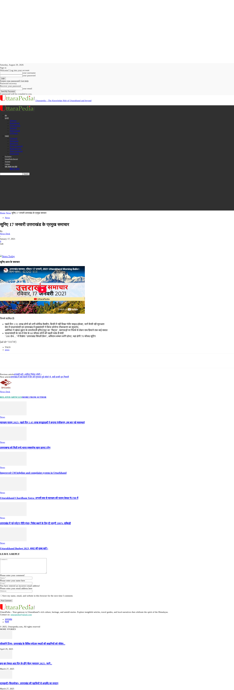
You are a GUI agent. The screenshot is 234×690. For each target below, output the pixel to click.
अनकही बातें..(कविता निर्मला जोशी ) (27, 374)
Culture (7, 164)
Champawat (15, 125)
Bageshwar (15, 123)
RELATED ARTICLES (11, 397)
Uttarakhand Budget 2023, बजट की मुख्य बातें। (24, 548)
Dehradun (14, 141)
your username (29, 73)
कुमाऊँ (7, 118)
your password (29, 75)
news (7, 350)
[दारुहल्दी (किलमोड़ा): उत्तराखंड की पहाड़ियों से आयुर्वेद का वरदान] (6, 678)
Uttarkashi (14, 153)
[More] (39, 247)
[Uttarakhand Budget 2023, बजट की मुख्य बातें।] (13, 540)
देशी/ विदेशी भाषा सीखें (11, 167)
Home (2, 213)
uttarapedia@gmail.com (21, 614)
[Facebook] (4, 247)
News (8, 213)
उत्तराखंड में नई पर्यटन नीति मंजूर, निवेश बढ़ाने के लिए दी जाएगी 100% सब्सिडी (35, 523)
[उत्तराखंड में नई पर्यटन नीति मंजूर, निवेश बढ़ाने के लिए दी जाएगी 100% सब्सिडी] (13, 515)
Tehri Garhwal (16, 151)
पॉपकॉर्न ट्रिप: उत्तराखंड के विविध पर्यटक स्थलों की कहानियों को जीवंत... (32, 643)
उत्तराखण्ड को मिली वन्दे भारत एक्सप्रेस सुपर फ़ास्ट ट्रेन (25, 447)
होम (6, 115)
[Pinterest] (22, 247)
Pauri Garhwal (16, 146)
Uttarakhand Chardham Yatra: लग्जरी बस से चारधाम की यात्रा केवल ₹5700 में (39, 498)
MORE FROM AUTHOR (34, 397)
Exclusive (8, 156)
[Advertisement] (117, 193)
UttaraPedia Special (11, 159)
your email (27, 88)
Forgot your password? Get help (14, 81)
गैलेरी (7, 622)
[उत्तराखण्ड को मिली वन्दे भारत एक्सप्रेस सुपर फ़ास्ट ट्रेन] (13, 440)
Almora (13, 120)
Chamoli (13, 138)
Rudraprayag (15, 148)
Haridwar (14, 143)
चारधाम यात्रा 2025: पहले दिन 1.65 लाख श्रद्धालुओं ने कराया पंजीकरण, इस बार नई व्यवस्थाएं (42, 422)
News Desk (5, 234)
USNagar (14, 133)
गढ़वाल (7, 136)
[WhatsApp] (30, 247)
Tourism (7, 161)
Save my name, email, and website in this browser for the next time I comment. (37, 596)
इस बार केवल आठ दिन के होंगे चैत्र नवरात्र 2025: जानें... (26, 663)
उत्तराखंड (8, 619)
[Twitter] (13, 247)
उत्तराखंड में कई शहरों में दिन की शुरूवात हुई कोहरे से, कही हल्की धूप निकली (39, 377)
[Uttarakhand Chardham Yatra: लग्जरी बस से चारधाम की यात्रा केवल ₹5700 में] (13, 490)
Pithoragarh (15, 131)
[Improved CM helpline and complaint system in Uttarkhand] (13, 465)
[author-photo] (6, 389)
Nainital (13, 128)
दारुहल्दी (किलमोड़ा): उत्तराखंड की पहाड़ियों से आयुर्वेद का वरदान (29, 683)
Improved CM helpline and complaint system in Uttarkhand (33, 472)
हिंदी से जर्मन (15, 169)
